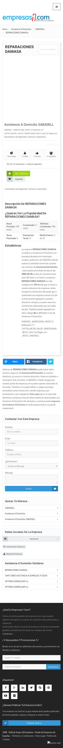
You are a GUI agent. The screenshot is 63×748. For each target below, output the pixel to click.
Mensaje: (9, 472)
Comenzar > (7, 633)
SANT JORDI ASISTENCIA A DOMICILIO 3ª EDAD (26, 575)
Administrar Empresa (15, 546)
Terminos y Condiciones (23, 736)
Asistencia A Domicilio (15, 513)
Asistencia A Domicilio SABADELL (20, 519)
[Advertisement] (31, 89)
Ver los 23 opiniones (16, 164)
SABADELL (10, 508)
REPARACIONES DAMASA (16, 570)
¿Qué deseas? (11, 461)
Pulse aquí (35, 394)
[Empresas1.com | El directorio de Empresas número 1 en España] (28, 17)
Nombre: (9, 427)
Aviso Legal (40, 736)
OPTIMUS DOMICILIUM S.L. (17, 581)
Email (7, 438)
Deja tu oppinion (34, 164)
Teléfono (9, 450)
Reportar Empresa (14, 554)
